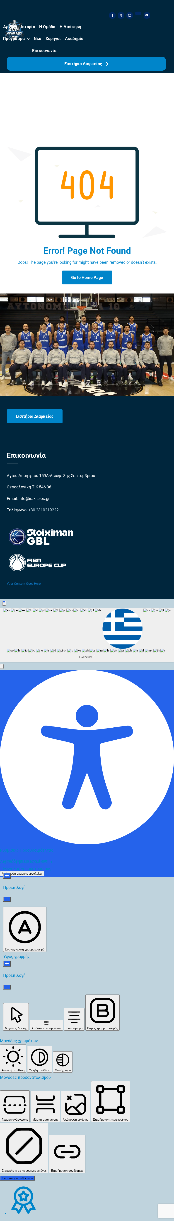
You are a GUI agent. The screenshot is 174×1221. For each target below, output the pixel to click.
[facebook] (112, 15)
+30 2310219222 (43, 509)
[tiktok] (138, 13)
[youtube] (147, 15)
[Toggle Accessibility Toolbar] (4, 603)
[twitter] (121, 15)
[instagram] (129, 15)
